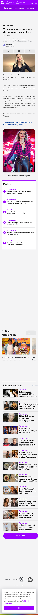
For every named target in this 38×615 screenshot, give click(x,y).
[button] (16, 351)
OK (19, 608)
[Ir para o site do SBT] (30, 579)
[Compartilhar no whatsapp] (8, 51)
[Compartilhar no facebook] (19, 51)
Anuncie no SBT (19, 586)
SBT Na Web (8, 26)
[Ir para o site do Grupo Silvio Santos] (15, 579)
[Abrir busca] (32, 3)
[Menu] (36, 3)
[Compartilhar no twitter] (30, 51)
